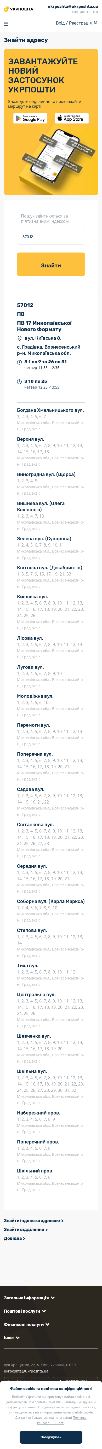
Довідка (13, 1238)
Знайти (51, 265)
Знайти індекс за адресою (32, 1220)
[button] (28, 1297)
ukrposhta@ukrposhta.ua (26, 1371)
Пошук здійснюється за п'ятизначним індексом (45, 218)
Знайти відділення (24, 1229)
